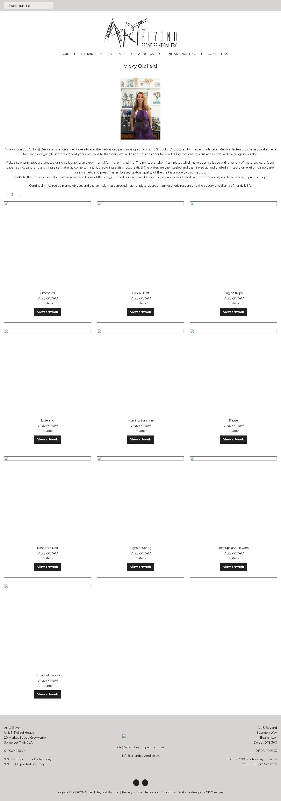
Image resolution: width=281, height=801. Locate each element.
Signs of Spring (140, 548)
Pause (233, 420)
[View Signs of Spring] (140, 499)
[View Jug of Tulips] (233, 244)
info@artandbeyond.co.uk (140, 756)
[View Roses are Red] (47, 499)
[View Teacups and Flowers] (233, 499)
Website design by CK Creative (200, 792)
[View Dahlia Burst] (140, 244)
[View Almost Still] (47, 244)
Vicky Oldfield (48, 298)
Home (64, 54)
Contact (215, 54)
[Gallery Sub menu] (125, 53)
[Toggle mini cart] (275, 5)
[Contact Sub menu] (225, 53)
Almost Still (47, 293)
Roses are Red (47, 548)
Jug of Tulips (234, 293)
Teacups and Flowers (233, 548)
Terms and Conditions (160, 792)
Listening (47, 420)
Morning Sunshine (141, 420)
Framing (88, 54)
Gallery (114, 54)
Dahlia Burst (140, 293)
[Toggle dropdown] (267, 5)
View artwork (47, 312)
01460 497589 (14, 751)
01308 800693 (266, 751)
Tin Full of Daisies (47, 675)
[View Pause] (233, 372)
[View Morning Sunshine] (140, 372)
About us (146, 54)
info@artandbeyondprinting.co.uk (141, 747)
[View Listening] (47, 372)
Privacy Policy (132, 792)
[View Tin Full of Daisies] (47, 627)
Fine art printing (181, 54)
